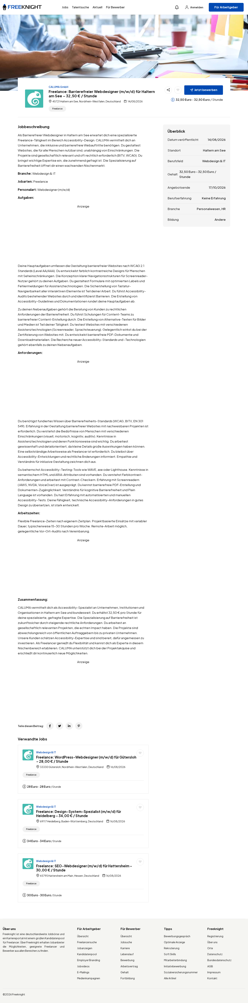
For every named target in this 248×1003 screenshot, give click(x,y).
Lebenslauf (127, 954)
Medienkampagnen (88, 978)
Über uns (212, 942)
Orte (210, 948)
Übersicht (83, 936)
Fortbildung (128, 978)
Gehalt (125, 972)
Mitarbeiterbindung (175, 960)
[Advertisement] (83, 234)
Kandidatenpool (87, 954)
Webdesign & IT (46, 752)
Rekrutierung (171, 948)
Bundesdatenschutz (219, 960)
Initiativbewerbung (175, 966)
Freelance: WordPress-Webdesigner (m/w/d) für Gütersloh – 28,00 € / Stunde (86, 759)
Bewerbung (127, 960)
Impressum (214, 972)
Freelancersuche (87, 942)
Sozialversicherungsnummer (181, 972)
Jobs (65, 7)
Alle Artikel (170, 978)
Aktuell (97, 7)
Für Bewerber (115, 7)
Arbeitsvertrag (129, 966)
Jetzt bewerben (205, 90)
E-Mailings (83, 972)
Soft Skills (170, 954)
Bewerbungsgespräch (177, 936)
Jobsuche (126, 942)
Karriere (125, 948)
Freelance (57, 108)
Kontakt (212, 978)
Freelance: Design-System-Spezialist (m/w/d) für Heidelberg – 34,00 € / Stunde (78, 813)
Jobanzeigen (84, 948)
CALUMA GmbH (58, 86)
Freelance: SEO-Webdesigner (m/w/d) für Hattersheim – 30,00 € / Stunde (84, 868)
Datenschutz (215, 954)
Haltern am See (214, 150)
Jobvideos (83, 966)
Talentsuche (80, 7)
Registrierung (215, 936)
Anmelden (196, 7)
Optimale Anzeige (174, 942)
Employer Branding (88, 960)
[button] (177, 7)
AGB (210, 966)
